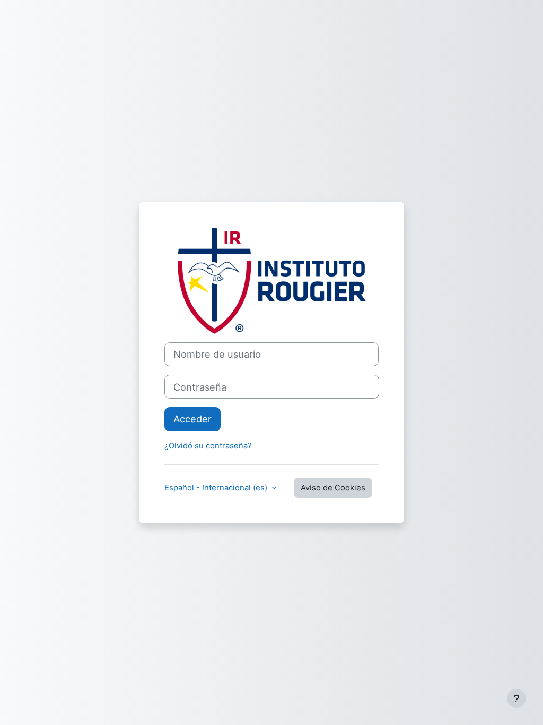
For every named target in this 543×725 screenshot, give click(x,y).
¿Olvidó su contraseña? (208, 446)
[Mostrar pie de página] (516, 698)
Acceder (192, 419)
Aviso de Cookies (333, 488)
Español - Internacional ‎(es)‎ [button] (216, 488)
